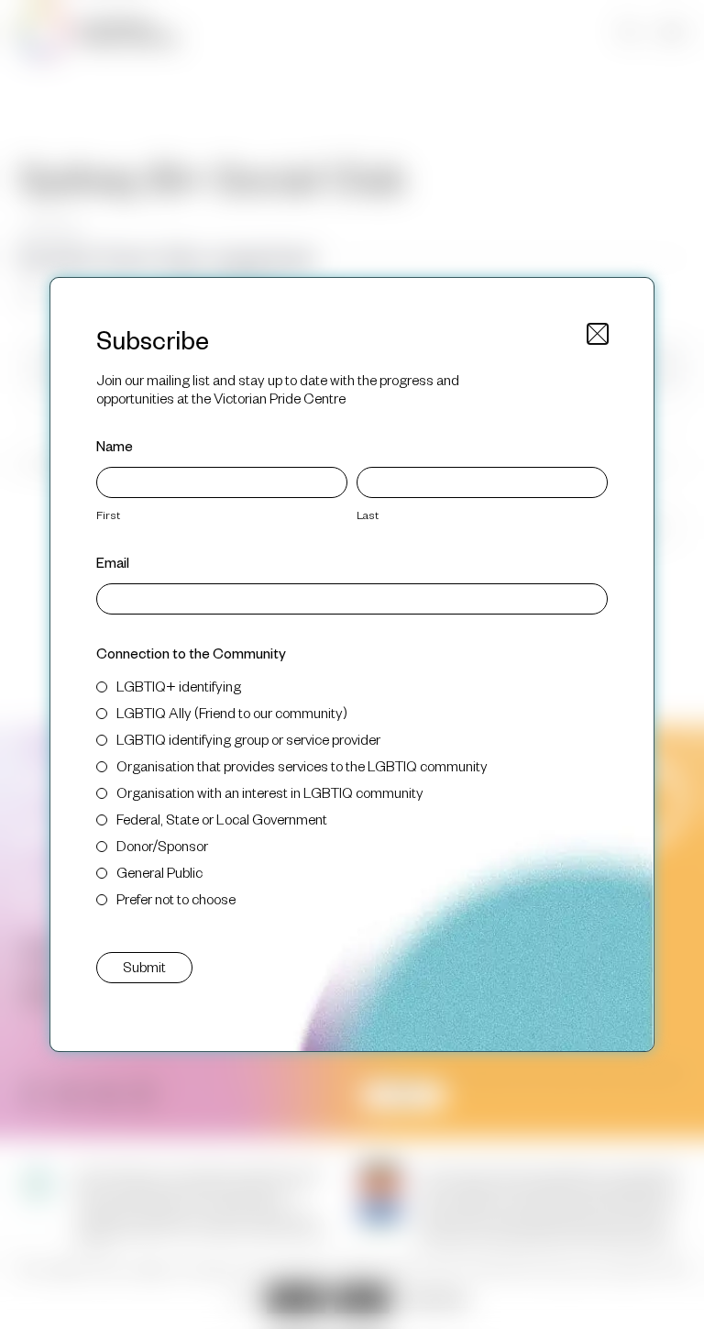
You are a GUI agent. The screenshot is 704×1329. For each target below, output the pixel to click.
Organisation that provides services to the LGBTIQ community (302, 765)
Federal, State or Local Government (221, 818)
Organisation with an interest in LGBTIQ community (270, 792)
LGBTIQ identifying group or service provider (248, 739)
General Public (159, 871)
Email (112, 561)
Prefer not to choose (176, 898)
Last (368, 514)
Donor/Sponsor (162, 845)
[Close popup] (598, 334)
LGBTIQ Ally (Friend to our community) (231, 712)
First (108, 514)
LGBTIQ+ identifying (178, 685)
